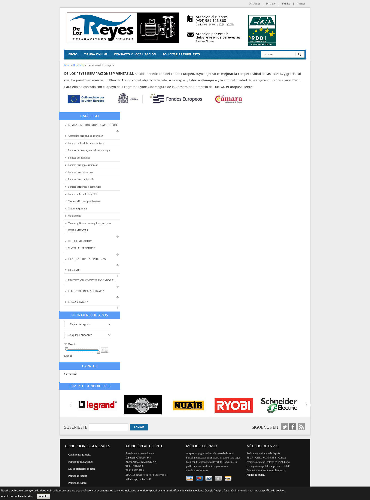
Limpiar (68, 355)
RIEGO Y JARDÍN (78, 301)
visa (190, 478)
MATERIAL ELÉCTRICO (81, 248)
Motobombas (74, 215)
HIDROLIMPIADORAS (81, 241)
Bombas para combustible (81, 179)
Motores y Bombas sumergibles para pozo (89, 223)
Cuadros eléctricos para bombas (84, 201)
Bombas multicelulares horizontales (86, 143)
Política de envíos (255, 474)
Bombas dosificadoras (79, 157)
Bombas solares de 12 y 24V (82, 194)
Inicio (67, 65)
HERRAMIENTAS (78, 230)
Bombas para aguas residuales (83, 164)
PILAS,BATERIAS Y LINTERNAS (87, 259)
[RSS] (301, 426)
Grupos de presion (77, 208)
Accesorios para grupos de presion (85, 135)
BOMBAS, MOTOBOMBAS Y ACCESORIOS (93, 125)
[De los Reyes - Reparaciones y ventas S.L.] (123, 27)
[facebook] (284, 426)
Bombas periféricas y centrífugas (84, 186)
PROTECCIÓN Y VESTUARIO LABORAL (91, 280)
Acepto (43, 496)
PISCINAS (74, 269)
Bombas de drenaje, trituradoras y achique (89, 150)
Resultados (78, 65)
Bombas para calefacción (80, 172)
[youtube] (292, 426)
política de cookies (274, 490)
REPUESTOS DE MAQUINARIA (86, 291)
